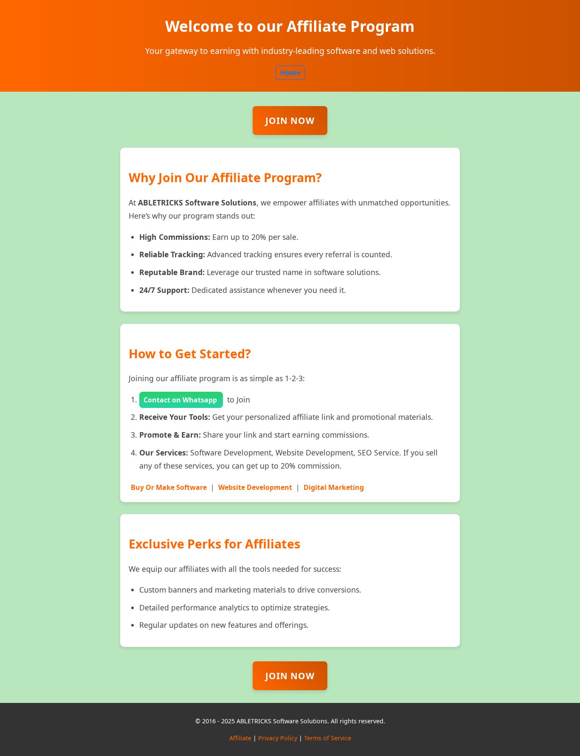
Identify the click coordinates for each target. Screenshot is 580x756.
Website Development (255, 487)
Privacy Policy (277, 738)
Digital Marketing (334, 487)
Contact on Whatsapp (181, 400)
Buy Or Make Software (169, 487)
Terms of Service (327, 738)
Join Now (290, 120)
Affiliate (240, 738)
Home (290, 72)
